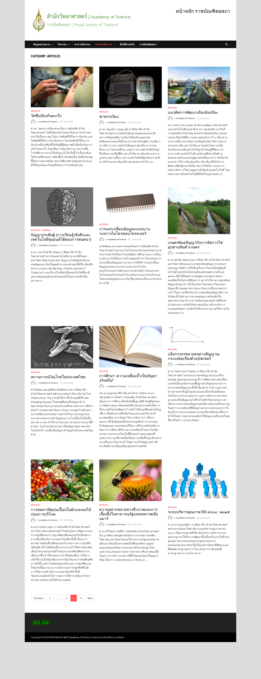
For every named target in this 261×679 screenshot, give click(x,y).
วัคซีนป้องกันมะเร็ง (46, 116)
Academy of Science (48, 121)
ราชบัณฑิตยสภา (148, 44)
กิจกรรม (62, 44)
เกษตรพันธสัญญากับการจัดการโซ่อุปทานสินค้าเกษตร (195, 244)
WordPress (108, 637)
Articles (35, 111)
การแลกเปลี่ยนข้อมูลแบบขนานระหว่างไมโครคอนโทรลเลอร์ (124, 231)
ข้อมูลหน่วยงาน (41, 44)
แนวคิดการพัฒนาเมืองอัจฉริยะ (193, 112)
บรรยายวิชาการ (103, 44)
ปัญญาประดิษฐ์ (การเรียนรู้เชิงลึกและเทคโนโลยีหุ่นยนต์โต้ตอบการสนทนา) (61, 237)
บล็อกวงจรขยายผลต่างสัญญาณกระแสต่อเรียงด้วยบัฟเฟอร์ (193, 356)
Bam (121, 637)
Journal (46, 230)
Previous (38, 598)
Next (90, 598)
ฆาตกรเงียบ (109, 116)
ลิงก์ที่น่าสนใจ (127, 44)
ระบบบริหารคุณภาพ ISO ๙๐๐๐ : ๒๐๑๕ (199, 512)
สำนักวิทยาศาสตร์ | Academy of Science (69, 637)
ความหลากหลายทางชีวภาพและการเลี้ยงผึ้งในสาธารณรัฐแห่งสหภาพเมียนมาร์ (128, 514)
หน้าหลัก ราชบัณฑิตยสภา (203, 11)
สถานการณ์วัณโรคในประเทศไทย (58, 377)
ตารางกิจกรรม (82, 44)
